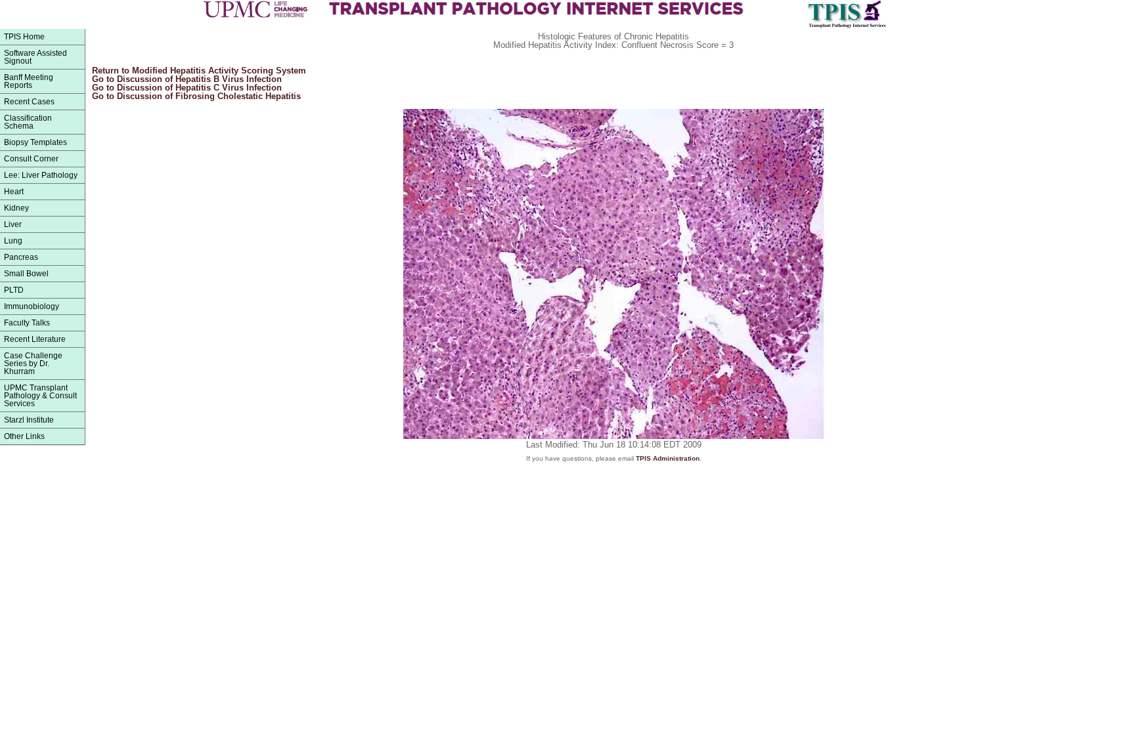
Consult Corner (31, 158)
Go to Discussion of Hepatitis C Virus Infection (187, 88)
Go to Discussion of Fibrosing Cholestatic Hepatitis (196, 96)
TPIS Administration (668, 458)
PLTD (14, 290)
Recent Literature (35, 339)
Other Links (24, 436)
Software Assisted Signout (35, 57)
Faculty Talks (27, 322)
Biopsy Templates (35, 142)
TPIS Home (24, 36)
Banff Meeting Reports (28, 81)
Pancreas (21, 257)
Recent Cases (29, 101)
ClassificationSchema (28, 122)
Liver (13, 224)
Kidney (16, 208)
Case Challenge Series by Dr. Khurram (33, 363)
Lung (13, 240)
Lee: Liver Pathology (41, 175)
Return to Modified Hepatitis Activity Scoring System (199, 70)
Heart (14, 191)
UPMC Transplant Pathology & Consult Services (40, 395)
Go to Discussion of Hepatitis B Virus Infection (187, 79)
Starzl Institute (29, 420)
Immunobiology (31, 306)
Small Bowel (26, 273)
